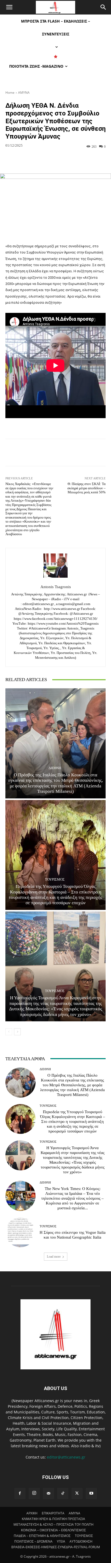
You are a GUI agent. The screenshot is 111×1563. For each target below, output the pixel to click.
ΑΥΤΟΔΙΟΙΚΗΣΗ (81, 1541)
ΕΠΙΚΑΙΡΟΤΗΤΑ (53, 1513)
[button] (9, 7)
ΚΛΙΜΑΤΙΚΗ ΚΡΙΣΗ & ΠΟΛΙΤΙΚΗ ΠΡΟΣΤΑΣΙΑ (53, 1519)
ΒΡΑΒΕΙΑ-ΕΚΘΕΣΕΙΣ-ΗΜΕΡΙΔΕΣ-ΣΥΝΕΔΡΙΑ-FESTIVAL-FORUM (55, 1547)
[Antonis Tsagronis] (55, 565)
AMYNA (24, 92)
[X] (77, 1493)
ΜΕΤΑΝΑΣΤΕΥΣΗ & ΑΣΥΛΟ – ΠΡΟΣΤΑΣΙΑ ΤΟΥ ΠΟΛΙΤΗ (53, 1524)
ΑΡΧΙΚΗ (31, 1513)
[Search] (103, 7)
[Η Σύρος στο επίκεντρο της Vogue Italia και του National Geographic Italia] (20, 1232)
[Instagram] (34, 1493)
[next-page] (17, 1031)
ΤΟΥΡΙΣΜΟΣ (55, 879)
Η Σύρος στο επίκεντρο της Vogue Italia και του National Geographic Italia (73, 1234)
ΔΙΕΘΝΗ (54, 768)
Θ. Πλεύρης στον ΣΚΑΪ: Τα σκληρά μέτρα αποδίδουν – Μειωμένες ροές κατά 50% (86, 488)
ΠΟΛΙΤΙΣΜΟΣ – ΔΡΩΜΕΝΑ (33, 1541)
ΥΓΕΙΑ (61, 1541)
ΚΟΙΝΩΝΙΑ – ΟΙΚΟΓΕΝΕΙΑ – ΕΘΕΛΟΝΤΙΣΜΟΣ (53, 1530)
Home (10, 92)
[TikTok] (62, 1493)
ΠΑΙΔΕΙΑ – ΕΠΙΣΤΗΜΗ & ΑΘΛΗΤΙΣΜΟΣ (42, 1535)
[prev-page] (8, 1031)
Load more (54, 1256)
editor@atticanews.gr (66, 1457)
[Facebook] (20, 1493)
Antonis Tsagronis (55, 587)
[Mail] (48, 1493)
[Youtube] (91, 1493)
